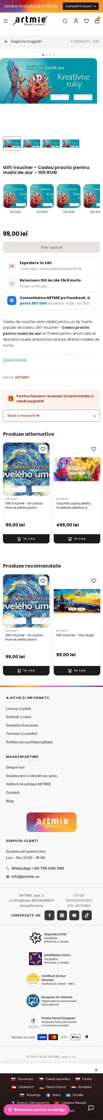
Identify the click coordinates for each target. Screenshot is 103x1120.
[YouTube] (74, 915)
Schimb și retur (19, 717)
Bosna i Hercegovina (29, 1103)
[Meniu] (6, 20)
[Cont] (76, 20)
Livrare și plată (18, 708)
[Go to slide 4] (53, 55)
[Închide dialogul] (96, 1069)
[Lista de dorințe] (87, 21)
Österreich (23, 1087)
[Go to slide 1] (43, 55)
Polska (84, 1079)
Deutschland (52, 1087)
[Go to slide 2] (47, 55)
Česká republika (54, 1079)
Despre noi (15, 767)
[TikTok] (87, 915)
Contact (13, 792)
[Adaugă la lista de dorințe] (43, 449)
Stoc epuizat (51, 247)
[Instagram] (62, 915)
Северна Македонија (73, 1103)
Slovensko (22, 1079)
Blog (10, 801)
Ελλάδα (74, 1095)
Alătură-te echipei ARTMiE (28, 784)
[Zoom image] (48, 81)
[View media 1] (12, 144)
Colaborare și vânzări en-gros (31, 776)
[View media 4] (71, 144)
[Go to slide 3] (50, 55)
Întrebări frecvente (22, 725)
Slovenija (30, 1095)
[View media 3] (51, 144)
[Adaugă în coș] (26, 538)
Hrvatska (81, 1087)
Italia (53, 1095)
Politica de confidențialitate (29, 742)
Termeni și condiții (21, 734)
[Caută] (65, 20)
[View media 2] (31, 144)
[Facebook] (49, 915)
